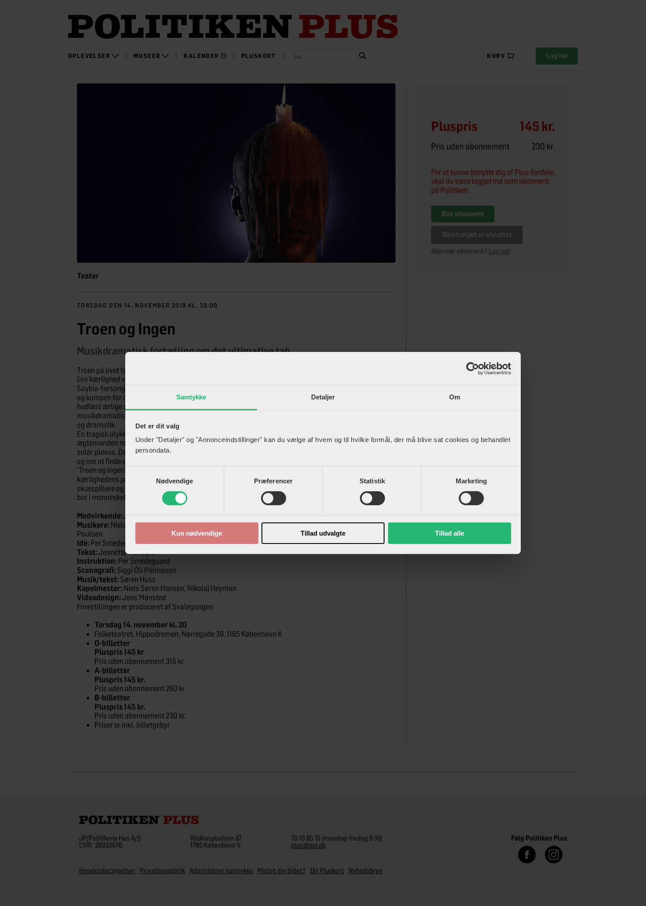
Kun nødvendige (196, 533)
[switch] (273, 498)
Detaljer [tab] (323, 397)
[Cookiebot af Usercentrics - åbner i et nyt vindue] (472, 368)
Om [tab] (454, 397)
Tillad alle (449, 533)
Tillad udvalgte (323, 533)
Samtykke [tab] (191, 397)
